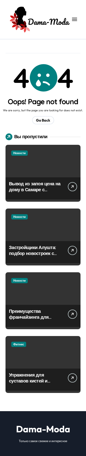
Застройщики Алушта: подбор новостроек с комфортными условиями (32, 256)
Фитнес (18, 344)
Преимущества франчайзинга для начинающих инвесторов (29, 320)
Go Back (43, 120)
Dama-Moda (43, 429)
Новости (19, 153)
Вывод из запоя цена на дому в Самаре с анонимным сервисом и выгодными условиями (34, 192)
